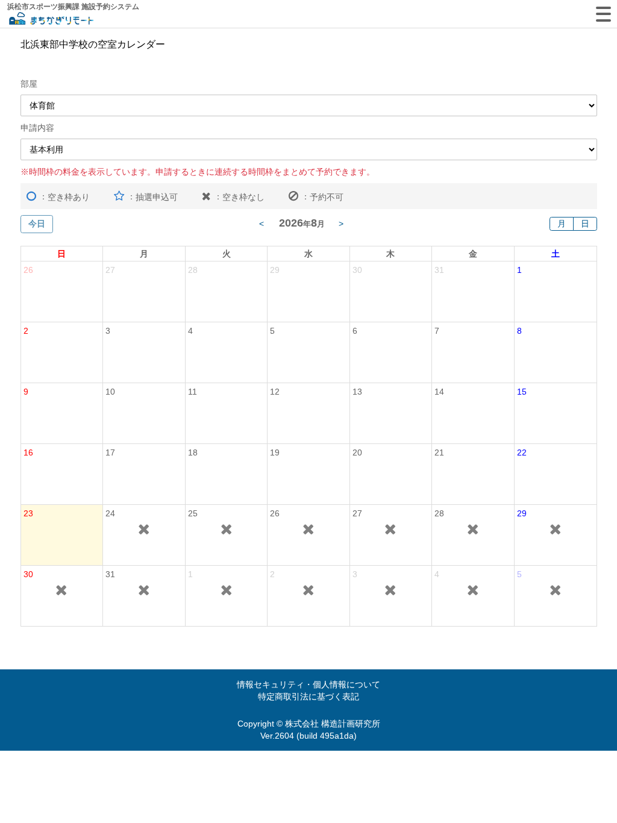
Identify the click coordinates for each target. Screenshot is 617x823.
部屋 (28, 84)
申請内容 (37, 128)
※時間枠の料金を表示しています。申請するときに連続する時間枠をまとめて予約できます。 (197, 172)
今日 (36, 223)
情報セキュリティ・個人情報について (308, 684)
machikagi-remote (51, 19)
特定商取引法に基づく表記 (308, 696)
